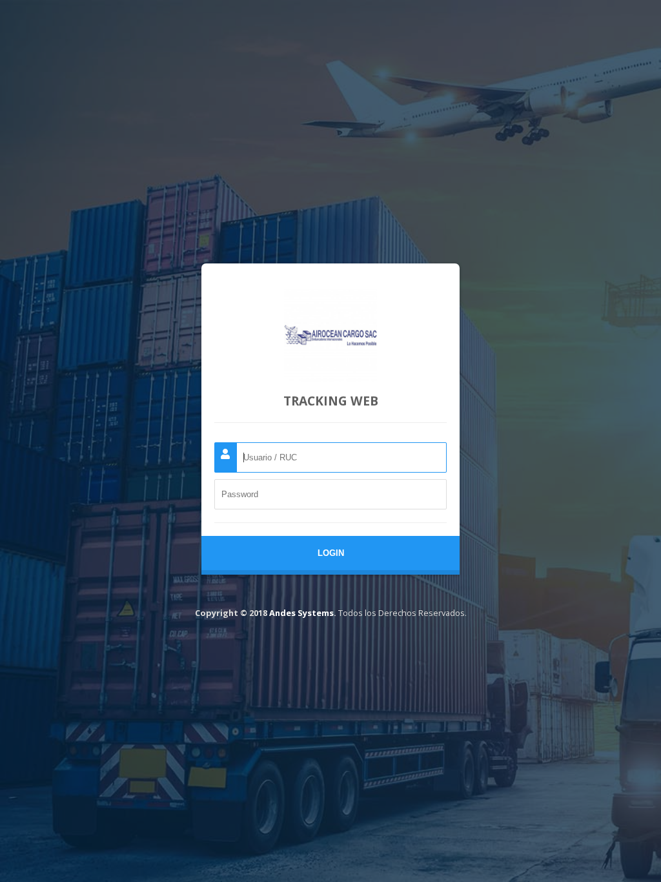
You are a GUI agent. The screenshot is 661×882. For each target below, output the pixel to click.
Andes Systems (301, 613)
